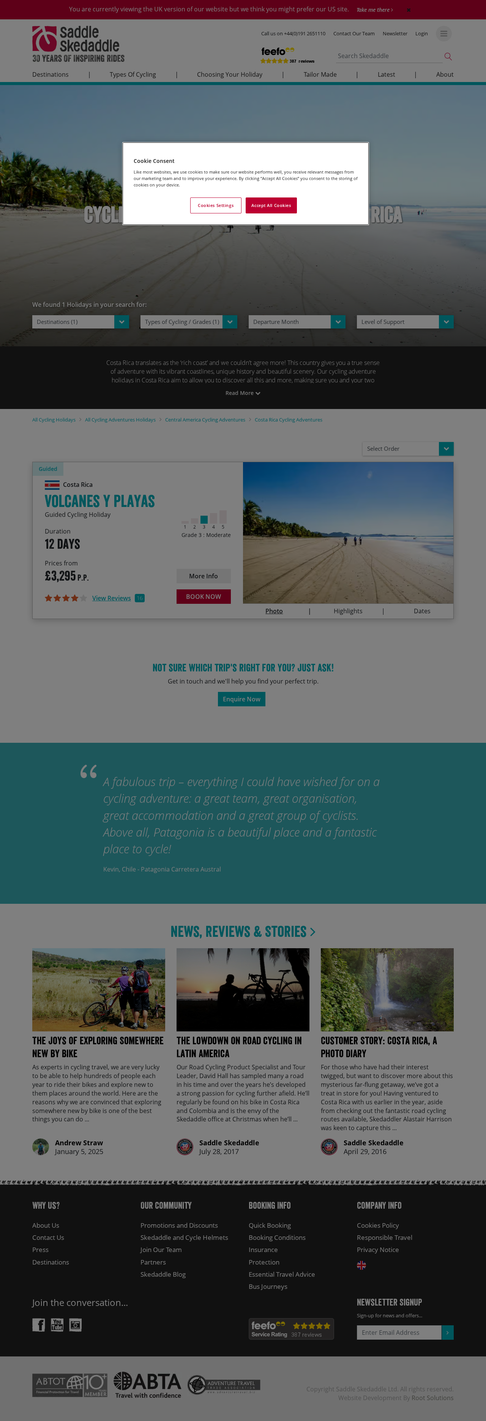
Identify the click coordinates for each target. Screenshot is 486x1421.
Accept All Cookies (271, 205)
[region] (245, 183)
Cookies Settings (216, 205)
